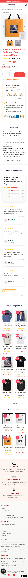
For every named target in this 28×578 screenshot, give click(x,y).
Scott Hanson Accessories (13, 9)
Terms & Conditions (6, 510)
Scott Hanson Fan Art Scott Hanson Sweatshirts (7, 348)
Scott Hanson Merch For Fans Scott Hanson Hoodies (7, 394)
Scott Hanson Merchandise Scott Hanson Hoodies (7, 325)
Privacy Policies (5, 513)
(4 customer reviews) (14, 58)
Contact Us (4, 531)
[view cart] (26, 5)
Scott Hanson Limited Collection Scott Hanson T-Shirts (21, 371)
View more (14, 403)
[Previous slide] (3, 26)
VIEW (7, 320)
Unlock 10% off (3, 571)
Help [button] (25, 576)
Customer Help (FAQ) (7, 533)
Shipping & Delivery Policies (8, 524)
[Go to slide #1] (10, 43)
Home (3, 9)
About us (4, 508)
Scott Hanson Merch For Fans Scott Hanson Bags (8, 449)
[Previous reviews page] (16, 295)
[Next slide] (24, 26)
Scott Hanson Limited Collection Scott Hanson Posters (21, 325)
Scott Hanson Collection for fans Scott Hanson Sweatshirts (21, 394)
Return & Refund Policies (8, 529)
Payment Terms (5, 526)
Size (3, 64)
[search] (21, 5)
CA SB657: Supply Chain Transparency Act (12, 517)
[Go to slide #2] (18, 43)
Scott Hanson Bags (6, 12)
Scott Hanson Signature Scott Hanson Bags (20, 427)
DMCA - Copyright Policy (8, 515)
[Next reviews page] (24, 295)
